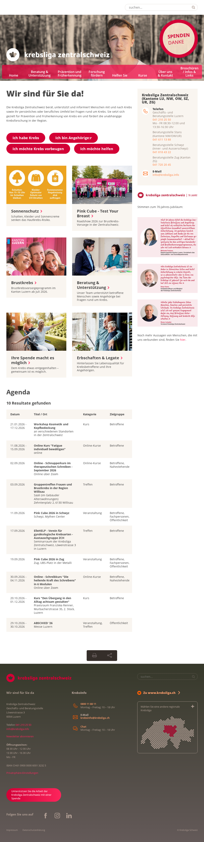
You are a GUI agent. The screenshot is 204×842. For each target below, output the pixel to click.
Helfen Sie (119, 75)
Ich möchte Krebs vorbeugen (38, 148)
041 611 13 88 (162, 139)
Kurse (142, 75)
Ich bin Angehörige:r (73, 137)
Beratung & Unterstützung (39, 73)
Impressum (12, 829)
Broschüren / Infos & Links (189, 71)
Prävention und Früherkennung (69, 73)
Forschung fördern (97, 73)
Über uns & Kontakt (165, 73)
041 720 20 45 (162, 164)
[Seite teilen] (109, 655)
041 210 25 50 (162, 119)
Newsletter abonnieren (20, 736)
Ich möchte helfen (96, 148)
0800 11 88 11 (88, 704)
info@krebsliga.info (166, 175)
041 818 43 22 (162, 152)
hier (182, 340)
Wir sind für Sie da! (45, 93)
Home (13, 75)
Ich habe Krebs (26, 137)
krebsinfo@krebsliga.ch (95, 718)
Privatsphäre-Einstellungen (22, 773)
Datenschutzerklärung (34, 829)
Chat (83, 726)
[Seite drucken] (94, 655)
